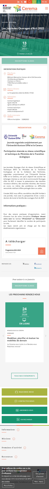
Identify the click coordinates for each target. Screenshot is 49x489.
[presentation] (3, 336)
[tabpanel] (24, 191)
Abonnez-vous (26, 410)
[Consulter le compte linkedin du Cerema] (18, 1)
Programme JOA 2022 (13, 250)
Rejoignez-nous (26, 392)
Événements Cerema (16, 15)
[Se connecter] (38, 2)
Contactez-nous (26, 401)
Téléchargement (41, 251)
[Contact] (34, 2)
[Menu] (46, 8)
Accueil (4, 15)
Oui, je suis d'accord (40, 474)
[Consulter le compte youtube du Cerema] (25, 1)
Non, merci (38, 481)
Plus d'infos (8, 485)
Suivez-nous (26, 419)
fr (43, 2)
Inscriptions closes (24, 61)
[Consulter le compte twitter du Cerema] (22, 1)
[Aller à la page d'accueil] (24, 8)
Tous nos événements (24, 376)
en (46, 2)
